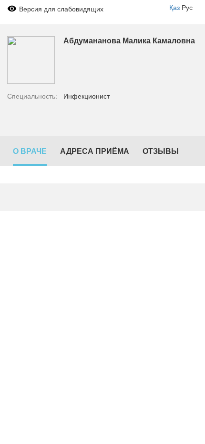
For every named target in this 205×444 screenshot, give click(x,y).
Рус (187, 7)
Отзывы (161, 150)
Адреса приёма (94, 150)
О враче (30, 150)
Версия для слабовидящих (61, 8)
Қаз (174, 7)
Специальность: (32, 96)
